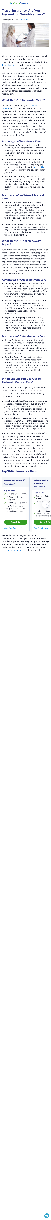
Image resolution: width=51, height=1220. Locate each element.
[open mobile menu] (6, 3)
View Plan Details (11, 528)
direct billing (40, 167)
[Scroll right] (45, 504)
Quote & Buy (15, 522)
